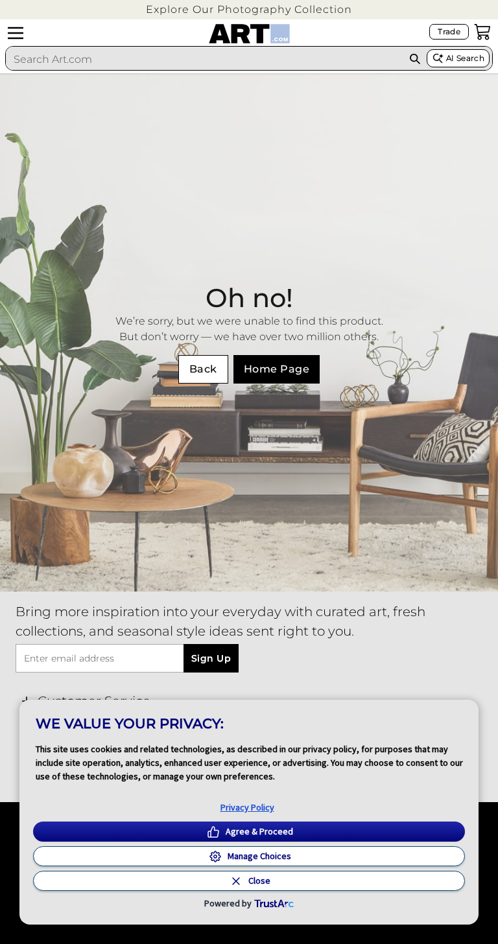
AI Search (465, 58)
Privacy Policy (247, 807)
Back (203, 369)
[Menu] (15, 33)
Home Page (276, 369)
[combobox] (204, 59)
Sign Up (211, 658)
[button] (249, 9)
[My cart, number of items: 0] (482, 31)
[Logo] (249, 33)
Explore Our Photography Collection (249, 9)
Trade (449, 31)
